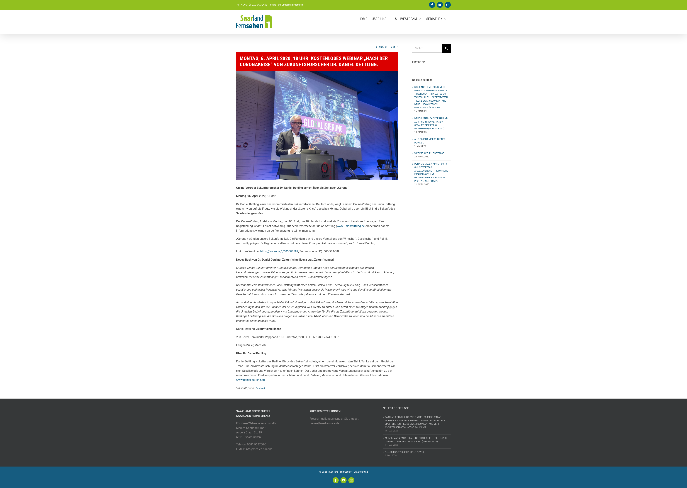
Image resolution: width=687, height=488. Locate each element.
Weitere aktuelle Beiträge (429, 153)
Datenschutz (361, 471)
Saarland (260, 388)
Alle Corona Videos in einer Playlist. (405, 452)
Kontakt (333, 471)
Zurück (383, 46)
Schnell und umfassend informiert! (286, 5)
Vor (393, 46)
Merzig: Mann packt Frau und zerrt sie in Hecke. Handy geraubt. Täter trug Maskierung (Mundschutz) (416, 440)
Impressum (346, 471)
